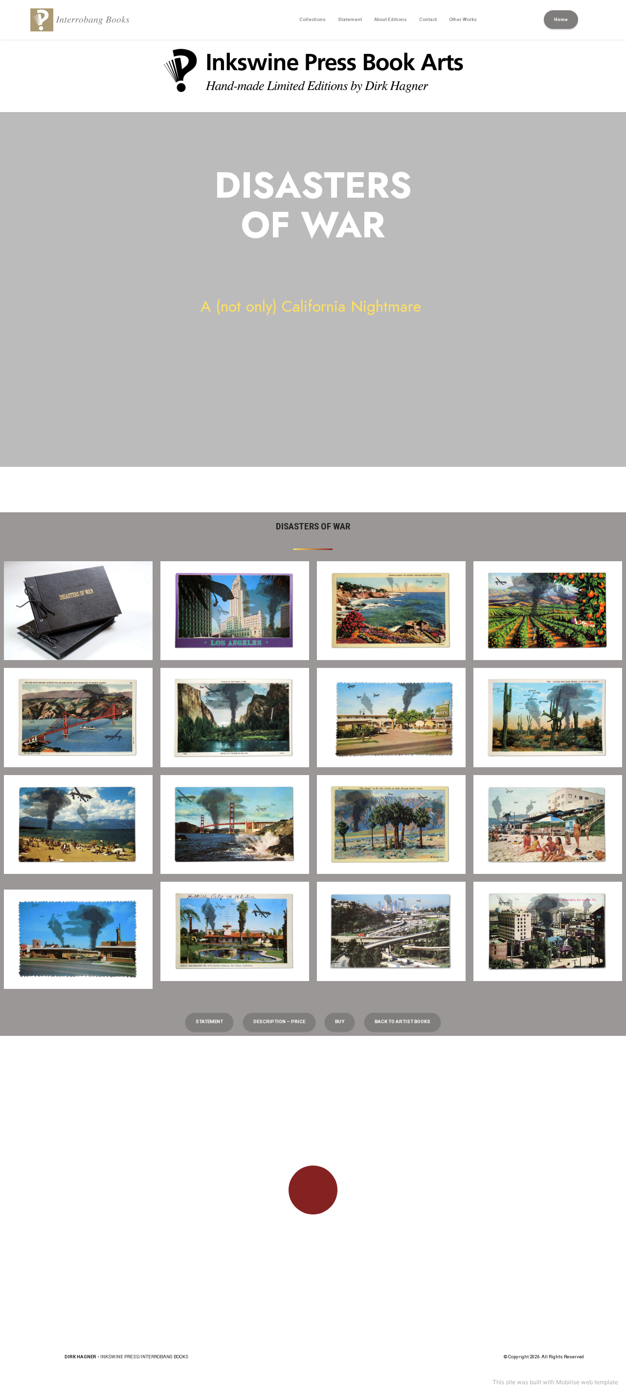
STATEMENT (209, 1021)
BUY (339, 1021)
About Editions (390, 19)
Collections (312, 19)
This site (503, 1382)
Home (561, 19)
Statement (350, 19)
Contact (428, 19)
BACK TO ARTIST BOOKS (402, 1021)
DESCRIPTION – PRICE (279, 1021)
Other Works (463, 19)
